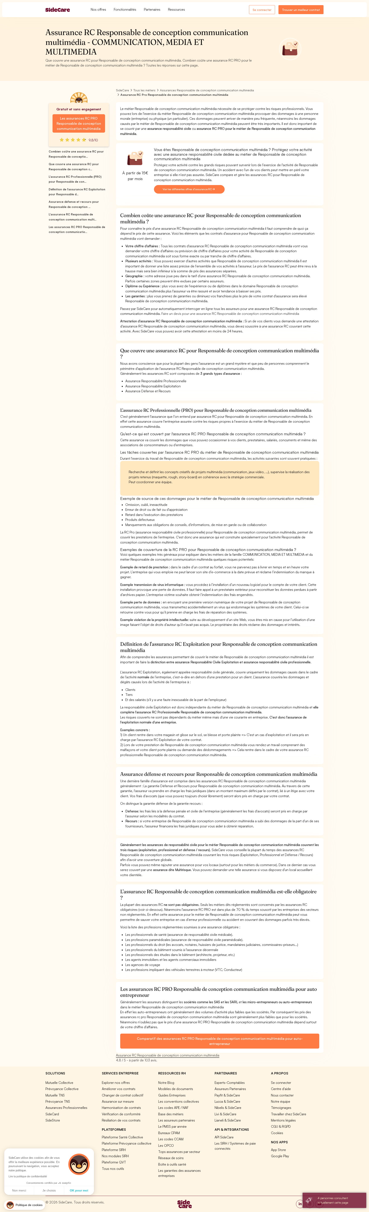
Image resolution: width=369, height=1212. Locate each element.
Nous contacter (282, 1095)
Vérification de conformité (121, 1114)
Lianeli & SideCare (228, 1120)
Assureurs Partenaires (230, 1089)
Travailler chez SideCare (288, 1114)
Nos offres (98, 9)
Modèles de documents (175, 1089)
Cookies (277, 1133)
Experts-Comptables (230, 1082)
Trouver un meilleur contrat (301, 10)
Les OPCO (166, 1145)
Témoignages (281, 1107)
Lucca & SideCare (227, 1101)
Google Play (280, 1156)
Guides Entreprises (172, 1095)
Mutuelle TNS (55, 1095)
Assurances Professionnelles (66, 1107)
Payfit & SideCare (227, 1095)
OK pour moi (79, 1190)
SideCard (52, 1114)
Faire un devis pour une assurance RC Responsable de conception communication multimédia (230, 313)
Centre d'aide (281, 1089)
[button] (24, 1205)
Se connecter (262, 10)
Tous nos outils (113, 1168)
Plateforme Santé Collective (122, 1137)
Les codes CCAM (170, 1139)
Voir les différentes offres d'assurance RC (187, 189)
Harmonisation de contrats (121, 1107)
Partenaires (152, 9)
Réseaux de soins (171, 1158)
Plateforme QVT (114, 1162)
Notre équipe (280, 1101)
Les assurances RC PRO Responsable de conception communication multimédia (79, 123)
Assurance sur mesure (118, 1101)
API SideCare (224, 1137)
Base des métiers (170, 1114)
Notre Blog (166, 1082)
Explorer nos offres (116, 1082)
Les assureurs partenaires (176, 1120)
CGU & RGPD (281, 1126)
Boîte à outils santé (172, 1164)
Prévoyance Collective (62, 1089)
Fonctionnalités (125, 9)
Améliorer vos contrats (118, 1089)
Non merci (19, 1190)
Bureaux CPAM (169, 1133)
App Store (278, 1150)
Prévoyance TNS (57, 1101)
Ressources (176, 9)
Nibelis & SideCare (228, 1107)
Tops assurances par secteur (179, 1152)
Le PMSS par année (172, 1126)
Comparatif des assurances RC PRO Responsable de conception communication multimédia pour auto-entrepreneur (220, 1041)
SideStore (52, 1120)
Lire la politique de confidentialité (28, 1176)
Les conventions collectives (178, 1101)
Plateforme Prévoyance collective (126, 1143)
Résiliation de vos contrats (121, 1120)
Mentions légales (283, 1120)
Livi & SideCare (225, 1114)
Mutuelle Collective (59, 1082)
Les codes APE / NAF (173, 1107)
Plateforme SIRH (114, 1150)
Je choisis (49, 1190)
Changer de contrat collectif (122, 1095)
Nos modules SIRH (115, 1156)
